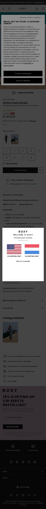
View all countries (23, 261)
